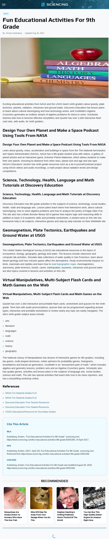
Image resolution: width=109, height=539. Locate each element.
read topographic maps (64, 264)
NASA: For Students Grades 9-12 (21, 393)
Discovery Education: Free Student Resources (27, 407)
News (6, 13)
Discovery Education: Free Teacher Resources (27, 402)
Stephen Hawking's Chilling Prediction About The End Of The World (67, 516)
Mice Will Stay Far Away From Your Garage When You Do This (40, 516)
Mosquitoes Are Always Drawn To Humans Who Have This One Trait (13, 516)
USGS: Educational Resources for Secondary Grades (30, 412)
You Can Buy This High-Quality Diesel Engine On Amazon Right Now (93, 516)
